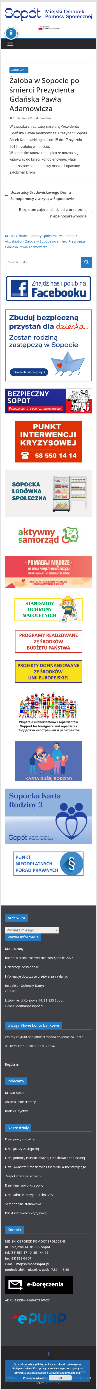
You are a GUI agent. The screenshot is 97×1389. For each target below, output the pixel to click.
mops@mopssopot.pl (32, 1264)
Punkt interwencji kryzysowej (26, 1213)
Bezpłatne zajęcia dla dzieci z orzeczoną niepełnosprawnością (53, 213)
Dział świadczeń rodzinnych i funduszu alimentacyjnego (45, 1167)
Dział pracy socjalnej (20, 1139)
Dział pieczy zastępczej (22, 1148)
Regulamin (12, 1064)
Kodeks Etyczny (16, 1111)
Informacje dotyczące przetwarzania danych (37, 976)
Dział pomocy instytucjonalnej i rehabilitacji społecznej (45, 1158)
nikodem (45, 118)
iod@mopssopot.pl (29, 1006)
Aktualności (19, 70)
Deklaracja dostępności (22, 967)
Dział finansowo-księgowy (24, 1185)
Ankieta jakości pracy (20, 1102)
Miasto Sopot (15, 1092)
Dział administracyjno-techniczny (29, 1195)
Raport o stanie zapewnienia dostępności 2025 (39, 958)
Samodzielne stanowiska (23, 1204)
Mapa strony (14, 948)
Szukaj (86, 262)
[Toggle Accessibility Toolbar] (11, 33)
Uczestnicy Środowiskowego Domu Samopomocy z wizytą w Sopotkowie (42, 195)
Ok (60, 1378)
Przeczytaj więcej (33, 1378)
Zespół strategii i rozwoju (23, 1176)
